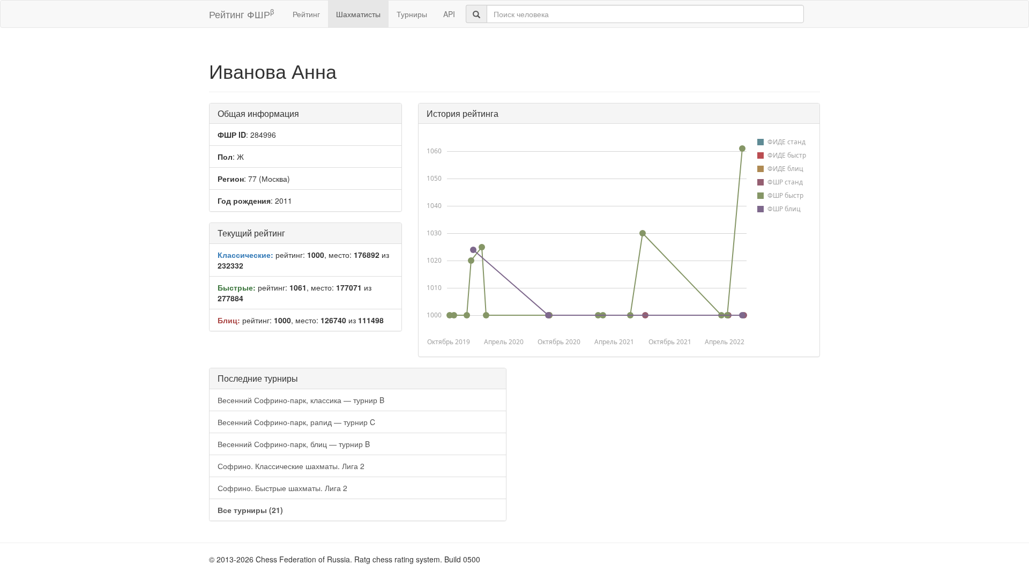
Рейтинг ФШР (241, 13)
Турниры (412, 14)
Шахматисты (358, 14)
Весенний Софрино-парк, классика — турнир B (301, 400)
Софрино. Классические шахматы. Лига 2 (291, 466)
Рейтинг (306, 14)
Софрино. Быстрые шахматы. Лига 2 (282, 487)
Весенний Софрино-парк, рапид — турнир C (296, 422)
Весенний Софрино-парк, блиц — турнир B (294, 444)
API (449, 14)
